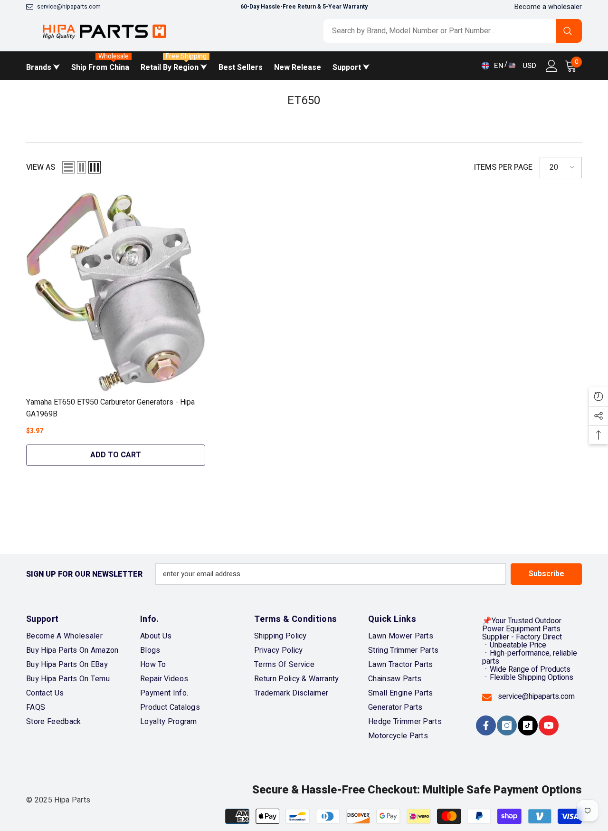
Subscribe (546, 574)
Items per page (503, 168)
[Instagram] (507, 725)
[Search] (452, 31)
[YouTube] (549, 725)
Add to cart (115, 455)
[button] (68, 167)
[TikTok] (528, 725)
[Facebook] (486, 725)
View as (40, 168)
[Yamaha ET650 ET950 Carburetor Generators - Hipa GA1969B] (115, 292)
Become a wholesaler (548, 6)
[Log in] (552, 66)
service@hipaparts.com (69, 6)
